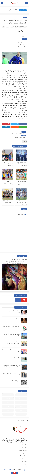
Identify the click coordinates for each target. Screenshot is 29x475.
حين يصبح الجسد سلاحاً (20, 40)
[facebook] (18, 300)
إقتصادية (8, 398)
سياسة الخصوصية (22, 450)
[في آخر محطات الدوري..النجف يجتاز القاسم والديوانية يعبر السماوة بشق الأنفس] (7, 174)
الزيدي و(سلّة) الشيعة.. (20, 42)
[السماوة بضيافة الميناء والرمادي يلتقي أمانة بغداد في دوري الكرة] (21, 174)
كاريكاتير (21, 414)
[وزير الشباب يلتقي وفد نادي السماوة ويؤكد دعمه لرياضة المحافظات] (21, 155)
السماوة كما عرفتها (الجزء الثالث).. (13, 380)
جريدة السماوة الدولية (8, 469)
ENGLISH (8, 414)
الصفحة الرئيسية (23, 447)
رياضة (25, 17)
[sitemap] (17, 473)
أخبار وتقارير (23, 459)
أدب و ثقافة (21, 398)
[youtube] (24, 300)
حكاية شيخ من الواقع (21, 46)
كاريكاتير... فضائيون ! (16, 357)
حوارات (7, 406)
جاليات (21, 406)
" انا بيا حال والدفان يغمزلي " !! (14, 318)
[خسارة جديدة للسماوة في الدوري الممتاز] (7, 194)
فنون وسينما (23, 466)
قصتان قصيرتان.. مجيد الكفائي (19, 259)
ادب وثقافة (24, 461)
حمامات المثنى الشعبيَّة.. (12, 10)
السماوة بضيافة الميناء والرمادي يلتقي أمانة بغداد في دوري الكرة (22, 183)
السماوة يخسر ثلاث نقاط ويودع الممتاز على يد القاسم (21, 202)
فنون (8, 410)
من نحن (24, 453)
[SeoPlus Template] (24, 470)
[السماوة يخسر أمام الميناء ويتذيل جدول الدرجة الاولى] (7, 155)
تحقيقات (21, 402)
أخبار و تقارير (8, 395)
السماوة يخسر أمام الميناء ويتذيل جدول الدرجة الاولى (8, 163)
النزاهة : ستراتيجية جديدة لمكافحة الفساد (11, 326)
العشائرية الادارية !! (21, 44)
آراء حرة (21, 395)
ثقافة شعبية (7, 402)
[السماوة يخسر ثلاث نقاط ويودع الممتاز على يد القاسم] (21, 194)
